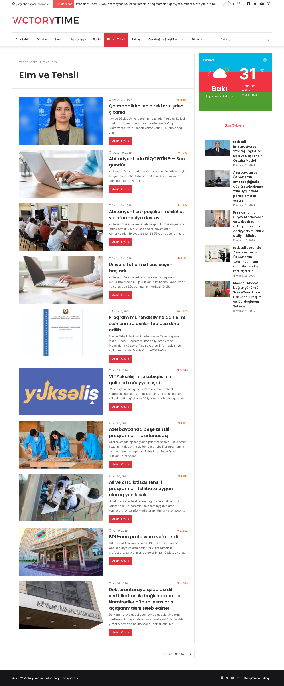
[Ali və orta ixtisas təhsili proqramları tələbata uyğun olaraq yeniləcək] (61, 497)
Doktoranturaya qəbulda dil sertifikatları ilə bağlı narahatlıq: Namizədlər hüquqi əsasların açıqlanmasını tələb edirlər (145, 598)
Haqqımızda (252, 678)
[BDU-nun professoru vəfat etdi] (61, 552)
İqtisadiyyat (79, 39)
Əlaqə (267, 678)
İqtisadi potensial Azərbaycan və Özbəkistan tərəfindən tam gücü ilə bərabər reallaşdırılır (137, 4)
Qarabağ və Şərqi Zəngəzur (167, 39)
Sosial (97, 39)
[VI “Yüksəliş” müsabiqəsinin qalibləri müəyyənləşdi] (61, 391)
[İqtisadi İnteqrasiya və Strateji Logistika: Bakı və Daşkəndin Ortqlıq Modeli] (217, 148)
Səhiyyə (136, 39)
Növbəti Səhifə (173, 654)
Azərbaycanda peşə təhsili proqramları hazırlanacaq (139, 432)
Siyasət (60, 39)
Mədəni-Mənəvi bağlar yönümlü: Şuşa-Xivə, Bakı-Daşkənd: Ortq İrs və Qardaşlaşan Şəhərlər (247, 294)
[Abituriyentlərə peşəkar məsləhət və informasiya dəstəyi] (61, 227)
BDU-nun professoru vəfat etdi (143, 537)
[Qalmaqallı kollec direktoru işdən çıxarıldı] (61, 121)
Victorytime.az (33, 678)
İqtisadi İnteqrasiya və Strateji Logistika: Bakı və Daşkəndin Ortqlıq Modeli (247, 151)
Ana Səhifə (23, 39)
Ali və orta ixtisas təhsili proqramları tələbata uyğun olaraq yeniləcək (141, 488)
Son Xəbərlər (235, 125)
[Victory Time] (45, 20)
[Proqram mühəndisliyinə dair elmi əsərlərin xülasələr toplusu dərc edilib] (61, 332)
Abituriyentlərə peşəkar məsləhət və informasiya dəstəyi (146, 214)
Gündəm (43, 39)
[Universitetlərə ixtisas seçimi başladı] (61, 280)
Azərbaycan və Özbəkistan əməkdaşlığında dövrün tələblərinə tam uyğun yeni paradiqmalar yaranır (248, 186)
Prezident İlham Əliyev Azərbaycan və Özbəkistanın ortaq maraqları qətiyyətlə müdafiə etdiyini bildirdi (248, 224)
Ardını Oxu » (120, 141)
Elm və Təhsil (116, 39)
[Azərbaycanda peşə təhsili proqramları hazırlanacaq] (61, 444)
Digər (195, 39)
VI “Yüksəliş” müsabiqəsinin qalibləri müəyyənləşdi (140, 379)
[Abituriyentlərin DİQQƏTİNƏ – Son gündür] (61, 174)
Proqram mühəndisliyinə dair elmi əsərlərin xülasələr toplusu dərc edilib (147, 323)
